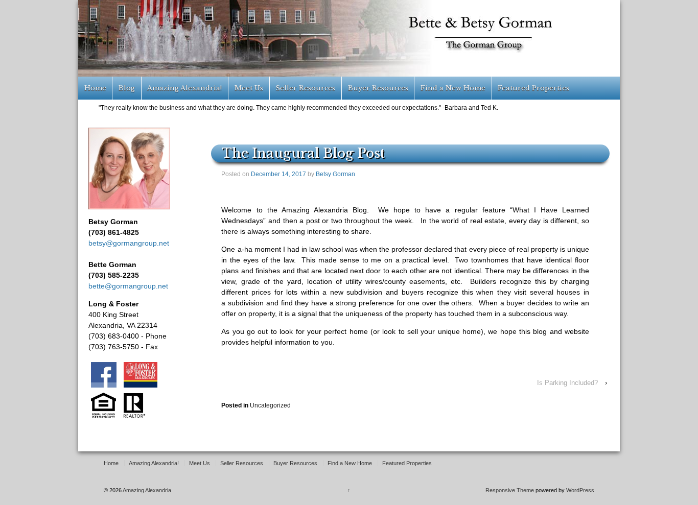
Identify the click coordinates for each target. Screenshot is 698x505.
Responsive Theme (509, 490)
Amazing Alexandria (146, 490)
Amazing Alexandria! (184, 88)
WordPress (580, 490)
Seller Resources (305, 88)
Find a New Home (453, 88)
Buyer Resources (378, 88)
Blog (127, 88)
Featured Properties (533, 88)
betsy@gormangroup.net (128, 243)
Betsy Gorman (335, 174)
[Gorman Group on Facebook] (104, 374)
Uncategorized (270, 405)
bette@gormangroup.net (128, 286)
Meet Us (249, 88)
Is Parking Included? (567, 383)
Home (95, 88)
